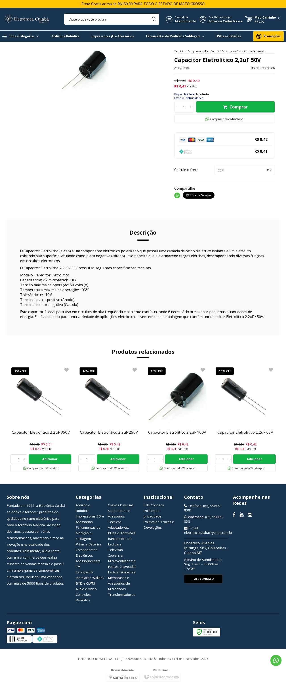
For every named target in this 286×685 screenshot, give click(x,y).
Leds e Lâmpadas (121, 572)
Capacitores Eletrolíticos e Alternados (244, 51)
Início (181, 51)
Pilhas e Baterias (88, 544)
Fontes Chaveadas (122, 566)
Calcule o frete (186, 169)
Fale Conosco (154, 505)
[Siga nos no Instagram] (250, 515)
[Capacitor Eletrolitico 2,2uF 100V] (177, 419)
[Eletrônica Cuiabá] (26, 19)
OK (269, 170)
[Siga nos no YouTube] (242, 515)
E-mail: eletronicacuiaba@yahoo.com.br (208, 530)
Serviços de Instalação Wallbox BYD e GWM (90, 577)
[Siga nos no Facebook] (234, 515)
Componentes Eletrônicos (203, 51)
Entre (212, 21)
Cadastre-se (233, 21)
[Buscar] (154, 19)
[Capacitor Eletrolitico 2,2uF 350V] (41, 419)
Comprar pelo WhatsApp (227, 119)
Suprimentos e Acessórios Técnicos (119, 516)
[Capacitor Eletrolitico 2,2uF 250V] (109, 419)
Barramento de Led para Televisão (119, 544)
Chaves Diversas (121, 505)
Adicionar (49, 459)
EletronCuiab (267, 68)
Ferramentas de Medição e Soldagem (88, 533)
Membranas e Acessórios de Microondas (119, 583)
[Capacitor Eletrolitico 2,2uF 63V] (245, 419)
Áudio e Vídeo (86, 589)
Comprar (238, 107)
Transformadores (121, 594)
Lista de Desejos (200, 195)
